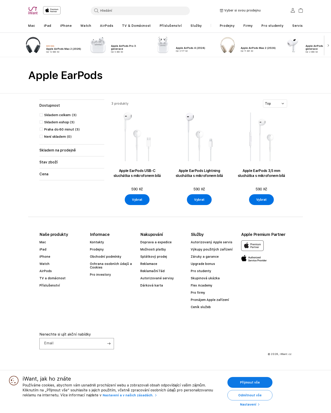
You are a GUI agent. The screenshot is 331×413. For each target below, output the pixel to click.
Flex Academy (201, 285)
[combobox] (140, 11)
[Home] (33, 10)
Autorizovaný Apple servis (211, 242)
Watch (44, 264)
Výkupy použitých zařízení (212, 249)
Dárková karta (151, 285)
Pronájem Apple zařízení (210, 300)
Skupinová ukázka (205, 278)
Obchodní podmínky (105, 256)
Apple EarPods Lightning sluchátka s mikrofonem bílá (199, 173)
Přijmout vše (250, 382)
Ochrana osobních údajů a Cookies (111, 265)
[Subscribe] (109, 343)
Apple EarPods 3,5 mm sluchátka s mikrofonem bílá (261, 173)
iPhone (44, 256)
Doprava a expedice (156, 242)
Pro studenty (201, 271)
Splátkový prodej (153, 256)
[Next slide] (327, 45)
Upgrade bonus (203, 264)
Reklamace (148, 264)
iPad (42, 249)
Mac (42, 242)
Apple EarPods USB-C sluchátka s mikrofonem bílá (137, 173)
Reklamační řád (152, 271)
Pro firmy (198, 292)
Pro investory (100, 274)
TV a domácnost (52, 278)
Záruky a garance (205, 256)
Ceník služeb (201, 307)
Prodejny (97, 249)
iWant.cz (286, 354)
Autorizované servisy (157, 278)
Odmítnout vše (250, 395)
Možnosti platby (153, 249)
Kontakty (97, 242)
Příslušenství (49, 285)
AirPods (45, 271)
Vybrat (137, 199)
